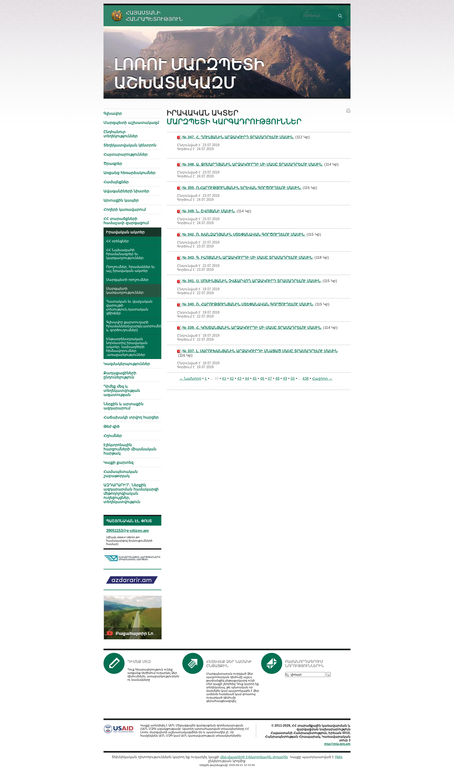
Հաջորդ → (322, 378)
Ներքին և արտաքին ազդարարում (123, 406)
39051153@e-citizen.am (127, 530)
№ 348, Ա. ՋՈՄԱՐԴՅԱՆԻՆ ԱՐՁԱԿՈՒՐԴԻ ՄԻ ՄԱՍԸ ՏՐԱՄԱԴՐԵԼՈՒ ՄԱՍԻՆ (252, 164)
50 (293, 378)
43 (239, 378)
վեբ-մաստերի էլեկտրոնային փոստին (254, 757)
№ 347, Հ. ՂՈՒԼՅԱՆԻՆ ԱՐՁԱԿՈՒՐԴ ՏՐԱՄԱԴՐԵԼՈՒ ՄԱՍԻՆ (238, 137)
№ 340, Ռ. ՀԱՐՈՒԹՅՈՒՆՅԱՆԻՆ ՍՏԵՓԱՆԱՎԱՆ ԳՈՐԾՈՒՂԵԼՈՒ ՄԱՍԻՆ (248, 304)
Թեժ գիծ (112, 426)
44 (247, 378)
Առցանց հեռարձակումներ (130, 173)
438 (305, 378)
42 (232, 378)
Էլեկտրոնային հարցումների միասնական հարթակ (130, 449)
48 (277, 378)
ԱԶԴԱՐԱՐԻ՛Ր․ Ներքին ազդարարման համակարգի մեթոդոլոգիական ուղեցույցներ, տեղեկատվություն (131, 493)
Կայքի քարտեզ (118, 462)
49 (285, 378)
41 (224, 378)
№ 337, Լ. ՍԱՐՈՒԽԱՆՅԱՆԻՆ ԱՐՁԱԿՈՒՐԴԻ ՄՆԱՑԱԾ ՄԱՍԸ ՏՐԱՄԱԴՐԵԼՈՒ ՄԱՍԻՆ (260, 351)
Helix (339, 757)
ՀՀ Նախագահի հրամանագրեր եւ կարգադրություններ (124, 254)
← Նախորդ (190, 378)
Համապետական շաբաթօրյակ (121, 473)
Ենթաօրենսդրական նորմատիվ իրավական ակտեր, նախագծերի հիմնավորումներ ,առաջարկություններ (126, 347)
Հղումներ (113, 435)
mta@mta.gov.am (337, 744)
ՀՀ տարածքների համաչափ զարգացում (126, 220)
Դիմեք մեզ (139, 661)
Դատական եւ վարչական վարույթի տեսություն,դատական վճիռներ (129, 307)
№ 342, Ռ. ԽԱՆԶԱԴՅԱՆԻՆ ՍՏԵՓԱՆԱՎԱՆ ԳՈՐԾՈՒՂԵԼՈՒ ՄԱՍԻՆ (244, 234)
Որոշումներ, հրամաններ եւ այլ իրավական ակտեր (130, 269)
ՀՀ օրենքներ (117, 241)
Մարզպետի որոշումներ (127, 280)
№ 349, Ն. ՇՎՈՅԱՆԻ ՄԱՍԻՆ (209, 211)
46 (262, 378)
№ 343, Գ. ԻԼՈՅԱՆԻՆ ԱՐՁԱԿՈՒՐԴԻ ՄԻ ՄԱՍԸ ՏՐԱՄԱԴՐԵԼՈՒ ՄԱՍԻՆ (247, 257)
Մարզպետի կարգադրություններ (124, 290)
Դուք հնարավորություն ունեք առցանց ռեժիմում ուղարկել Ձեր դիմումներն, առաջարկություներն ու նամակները (153, 674)
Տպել (348, 111)
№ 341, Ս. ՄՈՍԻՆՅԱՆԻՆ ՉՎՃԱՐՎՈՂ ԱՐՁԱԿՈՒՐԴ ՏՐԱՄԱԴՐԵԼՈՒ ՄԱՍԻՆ (252, 281)
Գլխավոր (113, 113)
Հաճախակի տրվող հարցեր (131, 417)
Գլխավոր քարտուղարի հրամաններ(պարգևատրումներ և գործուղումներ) (133, 326)
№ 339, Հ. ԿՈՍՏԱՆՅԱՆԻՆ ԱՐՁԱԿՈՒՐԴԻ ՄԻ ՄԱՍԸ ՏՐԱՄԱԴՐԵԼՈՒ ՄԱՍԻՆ (252, 327)
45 (254, 378)
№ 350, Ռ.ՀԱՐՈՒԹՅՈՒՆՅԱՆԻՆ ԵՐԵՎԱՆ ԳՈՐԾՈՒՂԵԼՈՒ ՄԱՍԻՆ (242, 188)
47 (270, 378)
